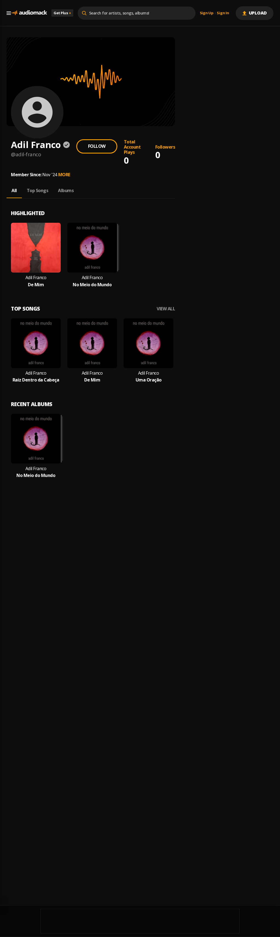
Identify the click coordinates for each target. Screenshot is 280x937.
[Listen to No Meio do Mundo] (92, 248)
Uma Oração (149, 380)
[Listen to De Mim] (36, 248)
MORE (64, 175)
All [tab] (14, 190)
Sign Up (207, 13)
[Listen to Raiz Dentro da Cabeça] (36, 343)
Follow (97, 146)
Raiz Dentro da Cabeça (36, 380)
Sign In (223, 13)
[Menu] (9, 13)
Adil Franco (35, 277)
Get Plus (62, 12)
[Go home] (29, 13)
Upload (258, 13)
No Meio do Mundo (92, 285)
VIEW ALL (166, 309)
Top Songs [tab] (37, 190)
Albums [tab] (66, 190)
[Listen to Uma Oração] (148, 343)
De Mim (36, 285)
